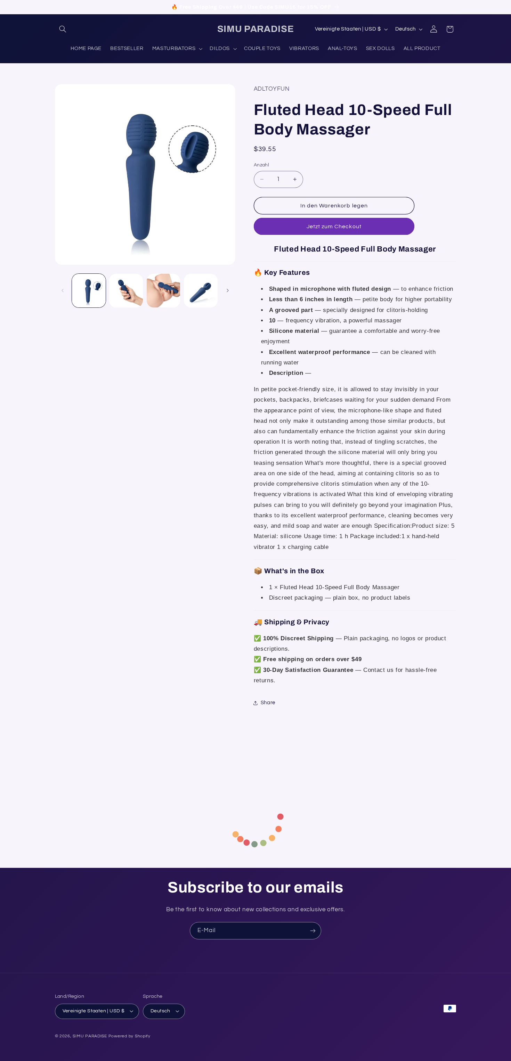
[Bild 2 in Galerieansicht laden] (126, 290)
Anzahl (261, 165)
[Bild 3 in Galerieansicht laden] (163, 290)
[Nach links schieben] (62, 290)
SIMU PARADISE (90, 1036)
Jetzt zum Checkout (334, 226)
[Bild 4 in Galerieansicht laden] (201, 290)
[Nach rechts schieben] (227, 290)
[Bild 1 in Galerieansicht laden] (89, 290)
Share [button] (268, 702)
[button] (63, 29)
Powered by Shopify (129, 1036)
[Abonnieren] (313, 930)
